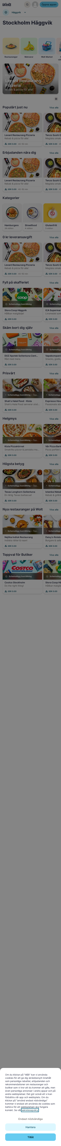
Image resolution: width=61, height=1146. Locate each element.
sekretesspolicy (30, 1110)
